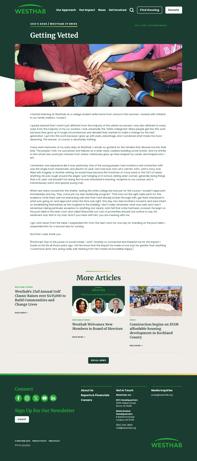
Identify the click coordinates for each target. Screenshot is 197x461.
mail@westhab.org (126, 427)
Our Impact (87, 10)
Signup (22, 419)
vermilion (25, 445)
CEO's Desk (38, 23)
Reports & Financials (95, 395)
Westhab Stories (63, 23)
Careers (86, 400)
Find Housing (149, 10)
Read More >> (21, 313)
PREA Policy (54, 441)
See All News (98, 360)
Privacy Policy (39, 441)
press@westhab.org (162, 394)
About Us (87, 390)
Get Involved (117, 10)
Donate (173, 10)
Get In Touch (124, 390)
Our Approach (66, 10)
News (102, 10)
